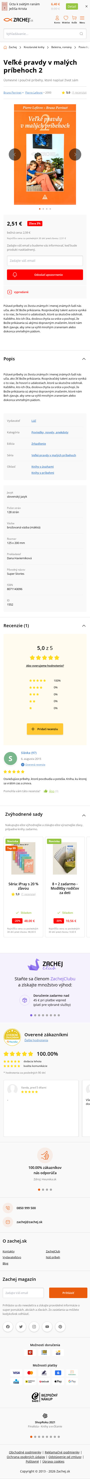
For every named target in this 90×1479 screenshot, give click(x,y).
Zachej (13, 47)
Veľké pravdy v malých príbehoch (53, 455)
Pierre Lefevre (34, 92)
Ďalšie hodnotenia (36, 1040)
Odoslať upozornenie (48, 275)
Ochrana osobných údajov (26, 1457)
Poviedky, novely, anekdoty (49, 432)
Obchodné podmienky (25, 1452)
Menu (82, 22)
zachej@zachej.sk (29, 1222)
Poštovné (32, 1461)
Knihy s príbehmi (42, 473)
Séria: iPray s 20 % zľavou (23, 886)
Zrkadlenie (38, 444)
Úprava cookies (53, 1461)
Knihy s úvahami (42, 467)
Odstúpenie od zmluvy (64, 1457)
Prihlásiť (68, 1293)
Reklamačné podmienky (62, 1452)
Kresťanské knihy (34, 47)
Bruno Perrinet (12, 92)
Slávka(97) (28, 753)
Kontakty (9, 1251)
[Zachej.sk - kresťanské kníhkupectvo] (18, 20)
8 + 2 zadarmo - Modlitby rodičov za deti (65, 888)
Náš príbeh (53, 1257)
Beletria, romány (61, 47)
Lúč (33, 421)
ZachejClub (53, 1251)
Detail (72, 6)
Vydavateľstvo (12, 1257)
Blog (5, 1263)
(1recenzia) (79, 92)
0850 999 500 (26, 1208)
